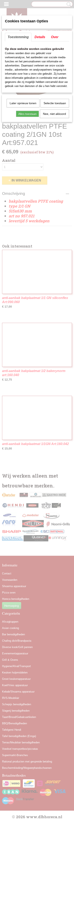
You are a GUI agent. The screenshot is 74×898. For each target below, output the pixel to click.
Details (40, 37)
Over (54, 37)
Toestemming (18, 37)
